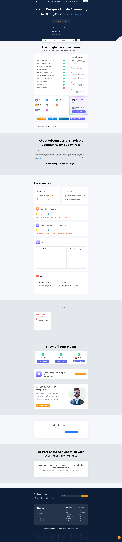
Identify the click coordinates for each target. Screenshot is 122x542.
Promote (69, 1)
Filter (64, 1)
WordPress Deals (75, 1)
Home (49, 1)
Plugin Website (52, 118)
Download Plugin (41, 118)
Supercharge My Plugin (44, 405)
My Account (49, 2)
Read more (52, 333)
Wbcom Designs (73, 14)
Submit (71, 431)
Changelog (71, 40)
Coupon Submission (69, 516)
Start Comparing (80, 374)
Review (45, 40)
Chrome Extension (69, 520)
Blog (66, 1)
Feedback (81, 516)
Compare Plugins (60, 1)
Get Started (85, 1)
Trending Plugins (53, 1)
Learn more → (55, 126)
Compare (63, 40)
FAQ (80, 518)
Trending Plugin (68, 514)
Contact (80, 520)
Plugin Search (68, 518)
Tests (55, 40)
